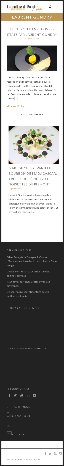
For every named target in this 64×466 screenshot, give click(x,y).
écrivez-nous (19, 433)
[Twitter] (15, 395)
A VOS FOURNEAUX (32, 114)
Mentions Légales (31, 459)
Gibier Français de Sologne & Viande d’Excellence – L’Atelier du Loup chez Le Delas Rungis (32, 261)
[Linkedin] (28, 395)
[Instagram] (34, 395)
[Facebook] (9, 395)
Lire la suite (15, 106)
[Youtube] (21, 395)
